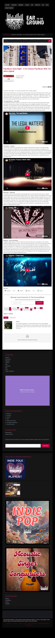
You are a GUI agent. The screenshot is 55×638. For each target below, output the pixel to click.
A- (50, 86)
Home (4, 34)
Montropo (14, 308)
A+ (48, 86)
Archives (9, 415)
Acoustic (7, 5)
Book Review (8, 432)
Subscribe (39, 303)
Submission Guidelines (12, 422)
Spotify (7, 602)
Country (27, 5)
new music (22, 308)
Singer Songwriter (9, 8)
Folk (32, 5)
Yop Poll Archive (10, 424)
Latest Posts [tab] (13, 317)
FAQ (8, 419)
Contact (8, 417)
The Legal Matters (16, 309)
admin (18, 321)
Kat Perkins (6, 308)
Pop (43, 5)
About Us (9, 413)
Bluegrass (21, 5)
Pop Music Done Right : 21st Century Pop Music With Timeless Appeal (27, 69)
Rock (47, 5)
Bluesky (7, 598)
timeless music (27, 309)
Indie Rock (37, 5)
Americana (14, 5)
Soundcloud (8, 600)
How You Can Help (11, 420)
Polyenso (31, 308)
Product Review (9, 434)
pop (38, 308)
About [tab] (5, 317)
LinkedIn (7, 603)
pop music (6, 309)
